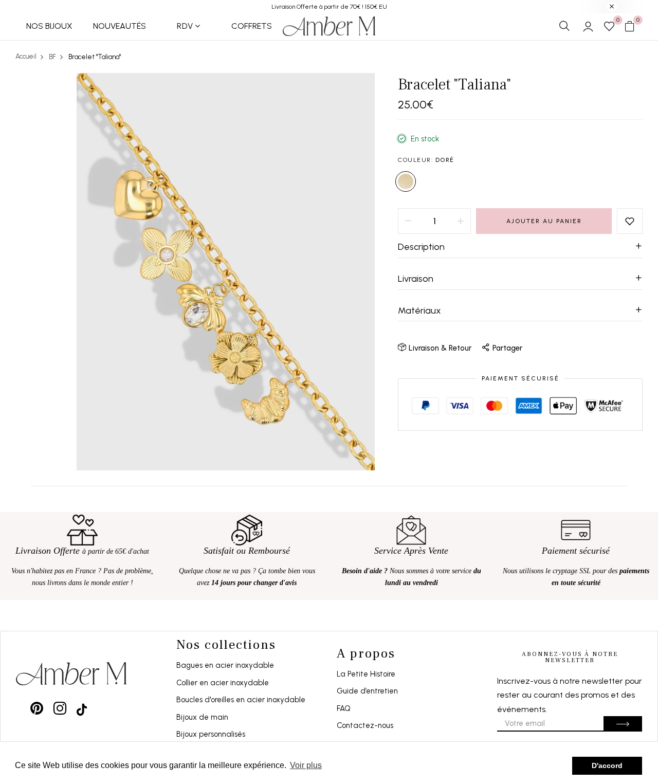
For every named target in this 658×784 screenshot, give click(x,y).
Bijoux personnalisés (210, 734)
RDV (185, 26)
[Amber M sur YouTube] (82, 708)
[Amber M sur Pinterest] (36, 708)
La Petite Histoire (366, 674)
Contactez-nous (365, 725)
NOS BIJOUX (49, 26)
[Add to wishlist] (630, 221)
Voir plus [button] (306, 765)
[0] (609, 27)
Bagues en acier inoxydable (225, 665)
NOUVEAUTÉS (119, 26)
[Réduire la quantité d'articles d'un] (408, 221)
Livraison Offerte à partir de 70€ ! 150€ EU (329, 6)
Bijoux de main (202, 717)
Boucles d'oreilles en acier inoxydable (240, 699)
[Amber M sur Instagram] (59, 708)
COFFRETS (251, 26)
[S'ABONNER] (623, 724)
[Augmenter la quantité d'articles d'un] (460, 221)
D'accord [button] (607, 765)
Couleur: (426, 159)
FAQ (344, 708)
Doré (405, 181)
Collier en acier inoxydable (222, 682)
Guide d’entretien (367, 691)
